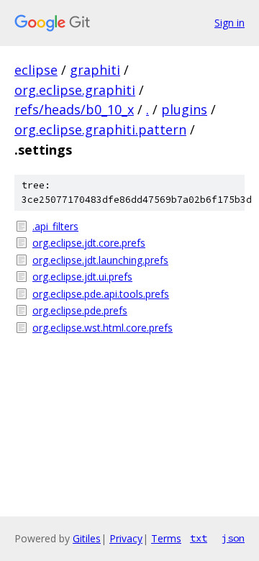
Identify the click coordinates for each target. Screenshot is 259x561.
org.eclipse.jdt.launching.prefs (100, 260)
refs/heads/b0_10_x (74, 109)
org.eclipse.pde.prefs (79, 310)
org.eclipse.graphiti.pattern (100, 129)
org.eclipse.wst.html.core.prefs (102, 327)
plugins (184, 109)
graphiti (95, 69)
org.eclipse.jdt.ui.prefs (82, 276)
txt (198, 538)
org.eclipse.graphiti (74, 90)
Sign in (229, 22)
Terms (166, 538)
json (233, 538)
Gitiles (87, 538)
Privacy (125, 538)
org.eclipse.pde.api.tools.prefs (100, 294)
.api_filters (55, 226)
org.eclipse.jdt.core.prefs (88, 243)
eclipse (36, 69)
